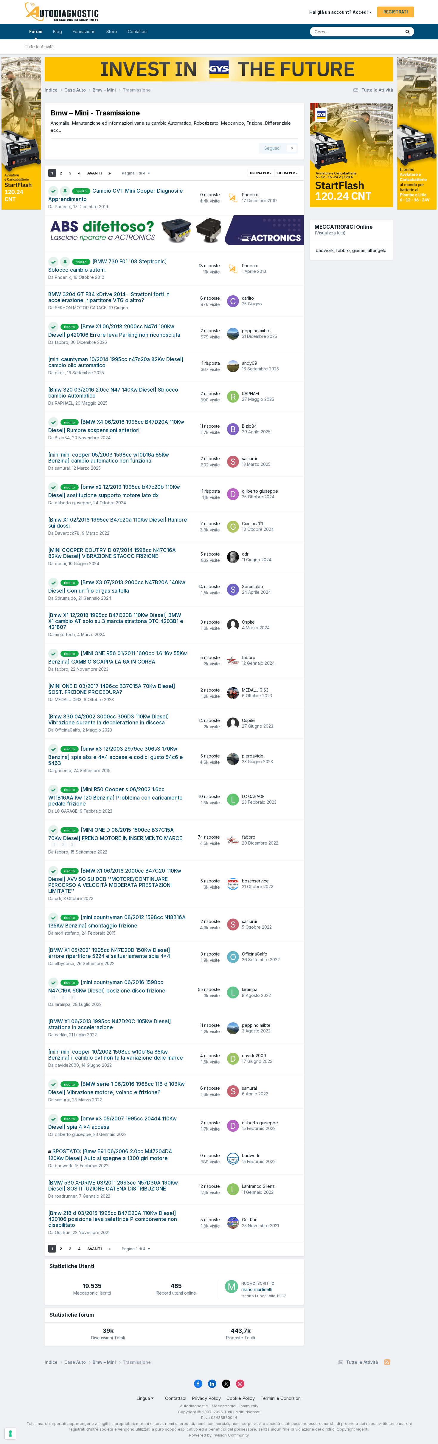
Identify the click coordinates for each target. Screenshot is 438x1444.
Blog (57, 31)
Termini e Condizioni (281, 1398)
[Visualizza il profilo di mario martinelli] (231, 1286)
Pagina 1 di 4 (135, 173)
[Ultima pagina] (109, 173)
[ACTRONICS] (174, 230)
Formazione (84, 31)
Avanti (94, 173)
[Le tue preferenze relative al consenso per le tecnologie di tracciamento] (10, 1433)
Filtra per (286, 173)
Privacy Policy (206, 1398)
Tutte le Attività (39, 46)
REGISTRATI (395, 11)
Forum (35, 31)
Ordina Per (260, 173)
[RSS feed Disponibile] (387, 1362)
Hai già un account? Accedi (339, 12)
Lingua (143, 1398)
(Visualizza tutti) (330, 232)
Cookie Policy (240, 1398)
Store (111, 31)
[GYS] (21, 714)
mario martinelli (256, 1289)
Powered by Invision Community (219, 1435)
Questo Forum (380, 31)
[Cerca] (407, 31)
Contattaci (137, 31)
